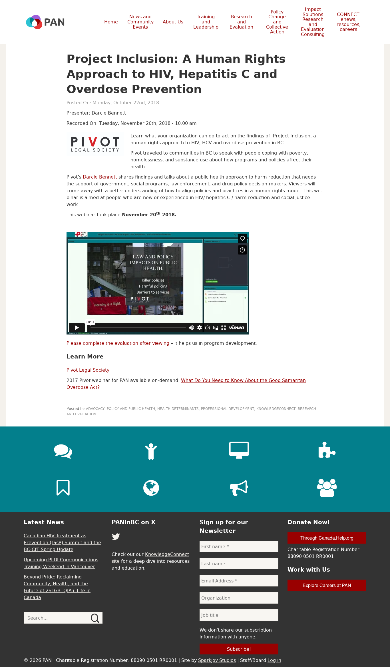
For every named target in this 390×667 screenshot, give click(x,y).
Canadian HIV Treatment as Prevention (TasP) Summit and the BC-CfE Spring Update (62, 542)
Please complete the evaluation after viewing (118, 343)
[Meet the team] (327, 488)
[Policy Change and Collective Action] (239, 488)
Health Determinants (178, 409)
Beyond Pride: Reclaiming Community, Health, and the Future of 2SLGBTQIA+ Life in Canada (57, 587)
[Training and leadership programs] (151, 451)
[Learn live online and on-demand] (239, 451)
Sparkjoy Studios (217, 660)
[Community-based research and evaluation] (327, 451)
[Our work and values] (151, 488)
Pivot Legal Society (88, 370)
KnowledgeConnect (275, 409)
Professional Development (227, 409)
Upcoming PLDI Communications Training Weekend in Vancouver (61, 563)
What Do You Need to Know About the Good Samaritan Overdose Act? (186, 383)
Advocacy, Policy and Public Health (120, 409)
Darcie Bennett (100, 177)
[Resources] (63, 488)
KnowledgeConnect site (150, 557)
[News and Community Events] (63, 451)
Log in (274, 660)
